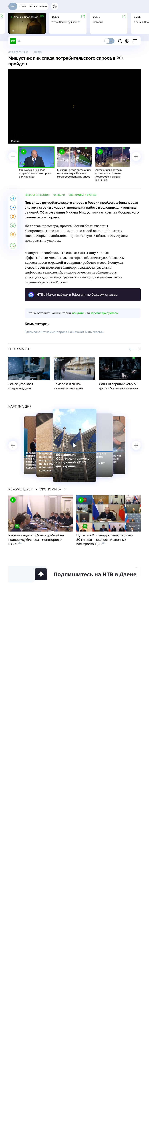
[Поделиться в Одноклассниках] (13, 216)
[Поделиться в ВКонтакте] (13, 207)
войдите (78, 313)
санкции (59, 195)
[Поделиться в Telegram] (13, 198)
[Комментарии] (13, 245)
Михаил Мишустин (37, 195)
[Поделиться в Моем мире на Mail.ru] (13, 234)
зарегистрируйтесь (104, 313)
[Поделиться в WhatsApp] (13, 225)
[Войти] (127, 41)
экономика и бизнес (82, 195)
